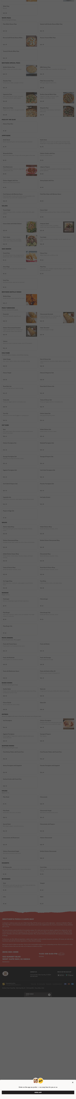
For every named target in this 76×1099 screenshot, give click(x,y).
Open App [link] (38, 1092)
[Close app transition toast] (72, 1082)
